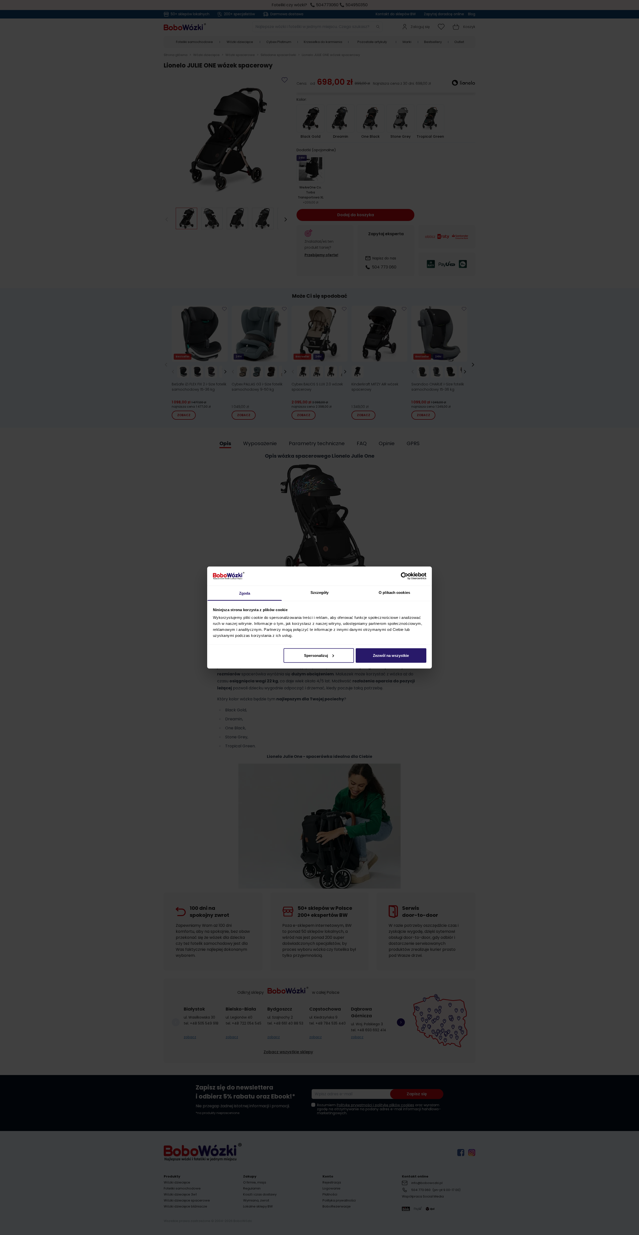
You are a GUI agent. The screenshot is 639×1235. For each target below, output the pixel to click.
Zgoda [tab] (244, 593)
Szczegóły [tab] (320, 592)
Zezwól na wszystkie (391, 655)
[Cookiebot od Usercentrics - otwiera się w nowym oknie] (404, 576)
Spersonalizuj (316, 655)
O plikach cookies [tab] (394, 592)
